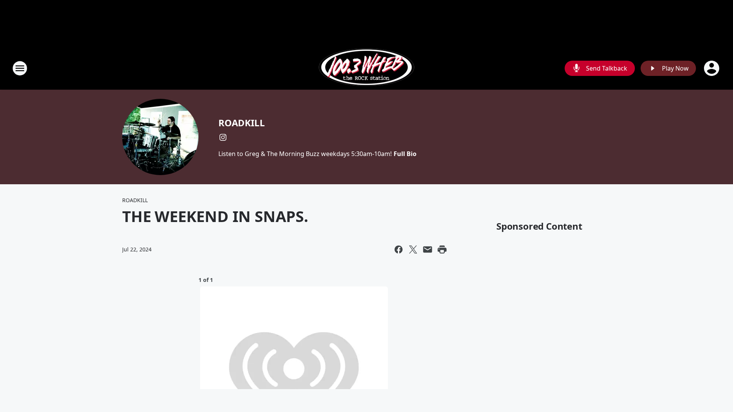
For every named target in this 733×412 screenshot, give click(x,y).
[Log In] (712, 68)
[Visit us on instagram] (223, 137)
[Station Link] (366, 68)
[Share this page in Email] (427, 249)
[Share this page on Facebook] (398, 249)
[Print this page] (442, 249)
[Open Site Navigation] (19, 68)
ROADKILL (241, 122)
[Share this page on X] (413, 249)
